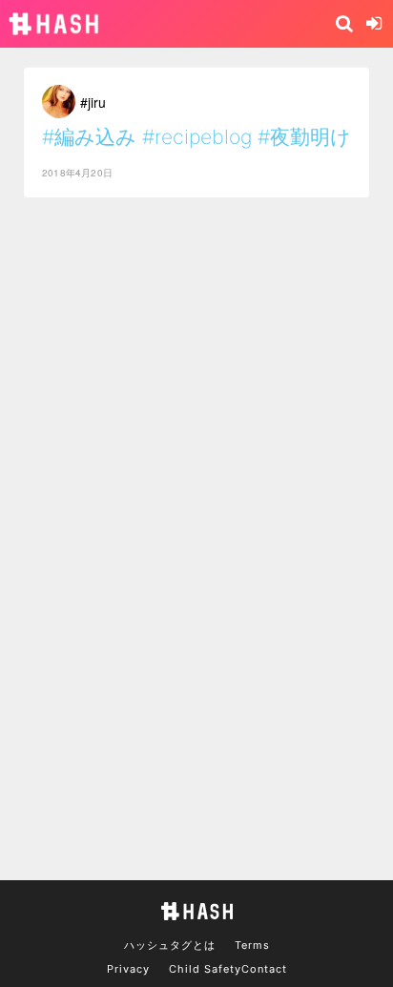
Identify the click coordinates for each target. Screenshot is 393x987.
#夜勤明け (304, 137)
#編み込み (89, 137)
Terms (252, 945)
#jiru (93, 102)
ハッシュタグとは (170, 945)
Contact (264, 969)
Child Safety (205, 969)
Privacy (128, 969)
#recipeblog (197, 137)
